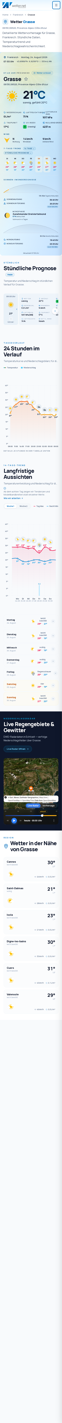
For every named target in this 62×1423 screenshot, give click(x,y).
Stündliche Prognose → (18, 153)
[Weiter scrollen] (55, 311)
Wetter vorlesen (44, 73)
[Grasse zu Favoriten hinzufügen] (26, 79)
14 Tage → (29, 148)
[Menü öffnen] (56, 5)
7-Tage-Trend (12, 148)
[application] (31, 411)
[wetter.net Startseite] (14, 5)
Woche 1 (10, 506)
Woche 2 (23, 506)
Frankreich (18, 14)
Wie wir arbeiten (12, 498)
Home (5, 14)
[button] (11, 309)
